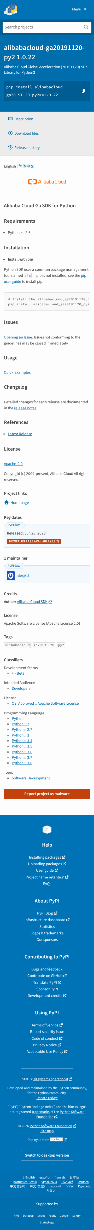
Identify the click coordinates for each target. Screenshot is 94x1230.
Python (18, 718)
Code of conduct (45, 1038)
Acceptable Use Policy (45, 1051)
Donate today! (47, 1097)
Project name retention (45, 877)
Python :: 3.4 (22, 741)
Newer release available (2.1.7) (34, 541)
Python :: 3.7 (22, 757)
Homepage (19, 502)
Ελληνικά (67, 1182)
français (60, 1177)
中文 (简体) (17, 1186)
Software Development (31, 778)
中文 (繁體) (37, 1186)
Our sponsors (47, 939)
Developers (21, 688)
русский (55, 1186)
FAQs (47, 884)
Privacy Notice (45, 1045)
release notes (25, 408)
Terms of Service (44, 1025)
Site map (47, 1130)
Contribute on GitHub (44, 976)
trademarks (41, 1111)
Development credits (45, 995)
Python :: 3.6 (22, 752)
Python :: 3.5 (22, 746)
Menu (76, 9)
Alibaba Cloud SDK (32, 602)
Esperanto (85, 1186)
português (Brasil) (25, 1182)
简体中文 (26, 166)
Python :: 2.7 (22, 729)
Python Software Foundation (51, 1125)
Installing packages (45, 857)
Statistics (47, 926)
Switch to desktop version (47, 1155)
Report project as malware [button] (47, 794)
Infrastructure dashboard (45, 920)
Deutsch (83, 1182)
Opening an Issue (18, 337)
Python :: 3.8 (22, 763)
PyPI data (14, 525)
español (44, 1177)
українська (49, 1182)
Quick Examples (17, 372)
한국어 (51, 1191)
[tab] (47, 119)
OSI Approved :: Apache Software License (45, 703)
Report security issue (47, 1031)
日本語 (74, 1177)
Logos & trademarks (47, 933)
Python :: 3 (20, 735)
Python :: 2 (20, 724)
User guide (45, 870)
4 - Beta (18, 673)
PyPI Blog (45, 913)
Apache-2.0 (13, 464)
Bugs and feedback (47, 969)
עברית (70, 1186)
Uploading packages (45, 864)
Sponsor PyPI (47, 989)
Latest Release (20, 434)
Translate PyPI (45, 982)
